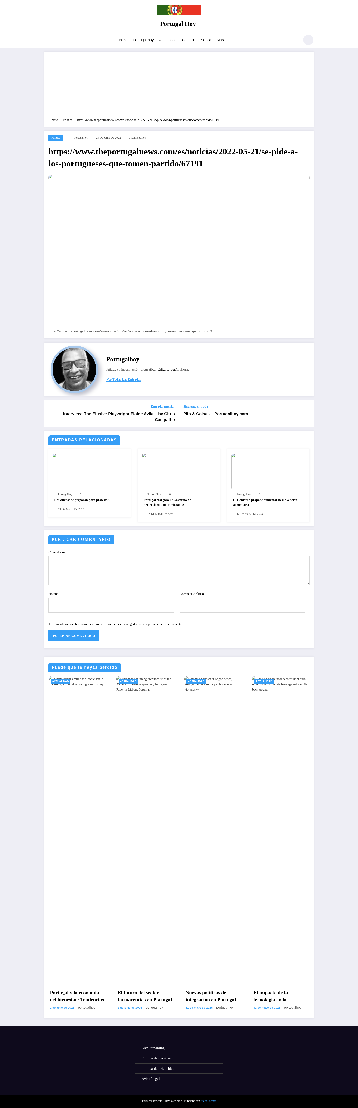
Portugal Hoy (178, 23)
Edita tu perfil (168, 369)
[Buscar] (295, 40)
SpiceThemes (208, 1100)
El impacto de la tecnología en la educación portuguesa (276, 996)
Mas (220, 40)
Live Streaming (153, 1048)
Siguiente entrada (195, 406)
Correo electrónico (192, 594)
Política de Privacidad (158, 1068)
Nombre (53, 594)
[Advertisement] (179, 87)
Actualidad (168, 40)
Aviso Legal (151, 1079)
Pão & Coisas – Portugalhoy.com (215, 414)
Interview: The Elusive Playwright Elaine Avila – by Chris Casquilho (119, 417)
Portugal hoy (143, 40)
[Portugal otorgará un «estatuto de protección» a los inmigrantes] (179, 471)
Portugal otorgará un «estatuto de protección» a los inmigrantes (167, 502)
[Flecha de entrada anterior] (50, 413)
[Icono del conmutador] (47, 40)
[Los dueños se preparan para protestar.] (89, 471)
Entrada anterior (163, 406)
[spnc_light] (308, 40)
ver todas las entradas (123, 379)
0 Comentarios (137, 137)
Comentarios (56, 552)
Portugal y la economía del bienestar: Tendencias (77, 996)
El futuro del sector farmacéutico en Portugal (145, 996)
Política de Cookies (156, 1058)
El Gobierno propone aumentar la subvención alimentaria (265, 502)
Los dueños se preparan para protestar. (82, 500)
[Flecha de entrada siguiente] (308, 413)
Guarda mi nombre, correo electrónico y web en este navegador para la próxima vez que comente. (118, 624)
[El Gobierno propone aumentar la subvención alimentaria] (268, 471)
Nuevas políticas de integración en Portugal (211, 996)
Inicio (123, 40)
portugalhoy (81, 137)
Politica (205, 40)
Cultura (188, 40)
